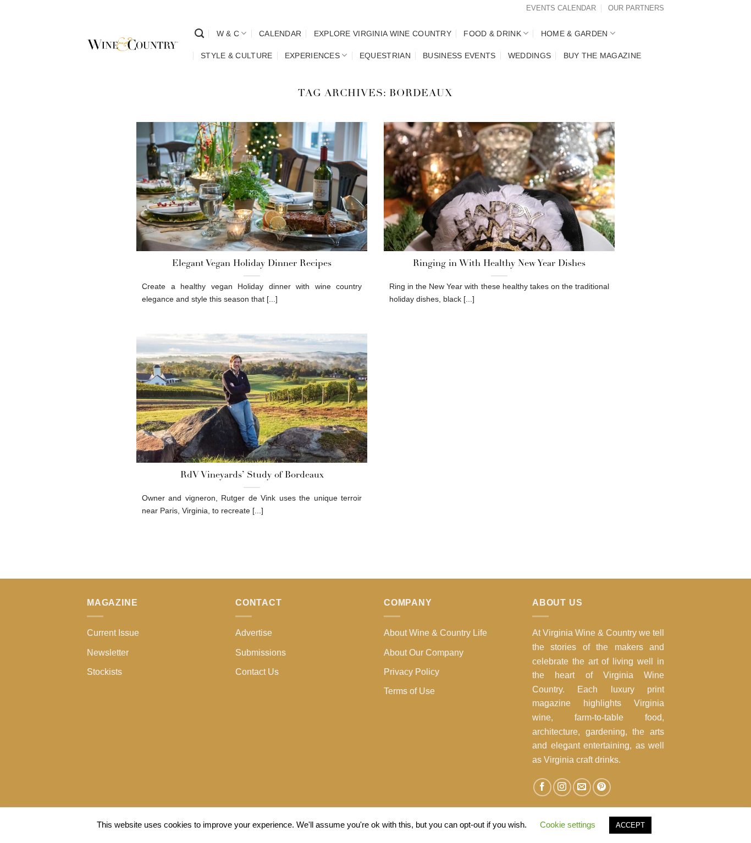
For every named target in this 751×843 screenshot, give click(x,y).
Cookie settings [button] (567, 824)
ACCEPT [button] (630, 825)
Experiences (312, 55)
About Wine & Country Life (435, 632)
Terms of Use (409, 691)
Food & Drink (492, 33)
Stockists (104, 671)
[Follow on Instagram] (562, 787)
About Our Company (423, 652)
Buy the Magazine (603, 55)
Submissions (260, 652)
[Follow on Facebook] (542, 787)
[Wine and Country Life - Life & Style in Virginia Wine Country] (132, 44)
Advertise (253, 632)
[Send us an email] (582, 787)
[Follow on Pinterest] (602, 787)
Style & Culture (236, 55)
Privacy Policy (411, 671)
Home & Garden (574, 33)
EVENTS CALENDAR (561, 8)
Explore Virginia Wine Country (382, 33)
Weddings (529, 55)
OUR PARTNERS (636, 8)
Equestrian (385, 55)
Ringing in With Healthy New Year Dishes (499, 263)
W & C (228, 33)
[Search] (199, 34)
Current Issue (113, 632)
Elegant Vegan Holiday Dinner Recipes (252, 263)
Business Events (459, 55)
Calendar (280, 33)
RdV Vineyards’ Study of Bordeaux (252, 475)
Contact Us (257, 671)
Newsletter (108, 652)
